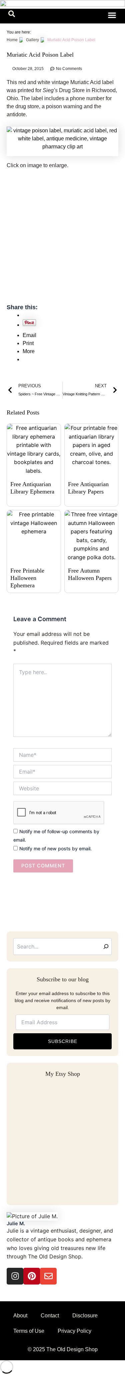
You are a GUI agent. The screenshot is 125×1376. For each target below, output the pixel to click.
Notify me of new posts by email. (55, 848)
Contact (50, 1315)
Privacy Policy (74, 1331)
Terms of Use (28, 1331)
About (20, 1315)
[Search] (106, 946)
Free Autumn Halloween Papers (90, 574)
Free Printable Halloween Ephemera (27, 578)
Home (12, 40)
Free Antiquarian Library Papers (88, 488)
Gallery (32, 40)
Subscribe (62, 1041)
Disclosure (85, 1315)
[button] (11, 15)
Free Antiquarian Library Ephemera (32, 488)
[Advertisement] (62, 240)
